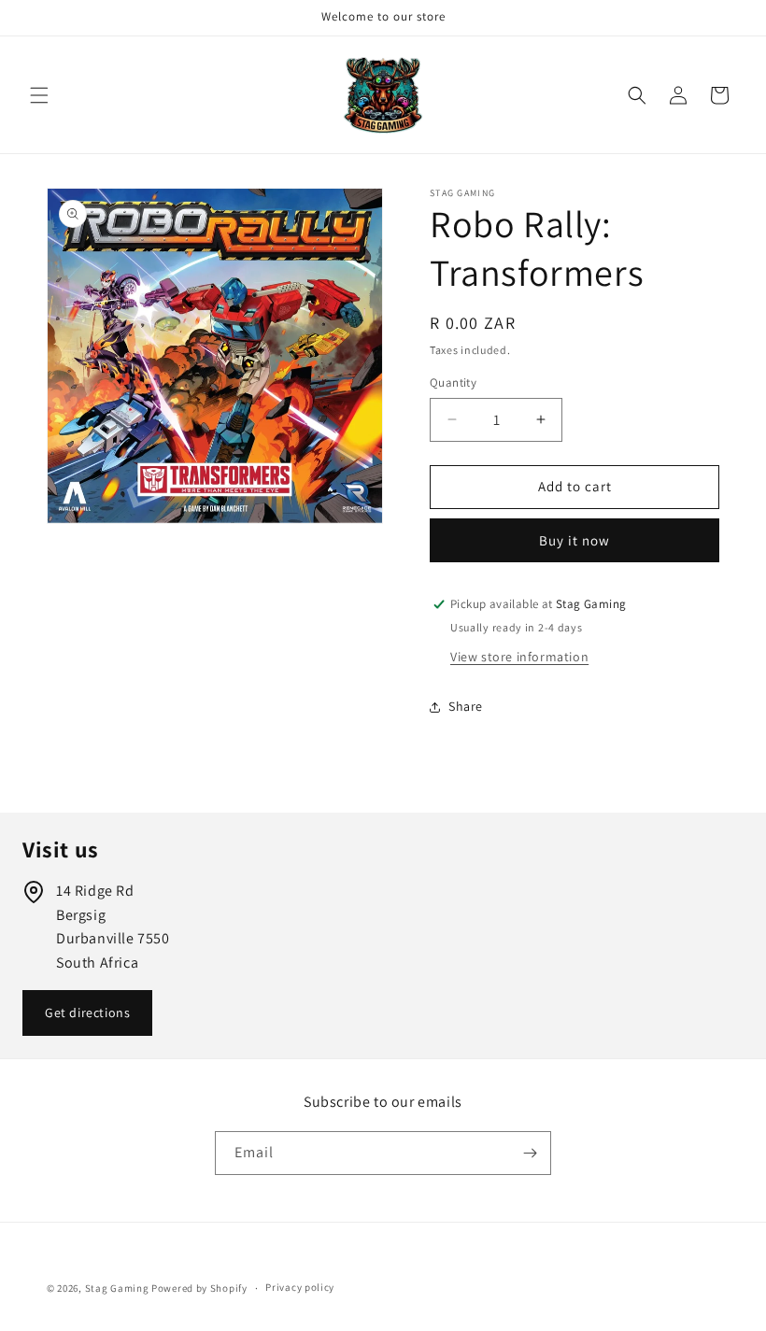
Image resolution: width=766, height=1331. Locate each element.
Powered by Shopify (199, 1288)
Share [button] (465, 706)
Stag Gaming (117, 1288)
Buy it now (574, 540)
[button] (39, 95)
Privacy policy (299, 1287)
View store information (519, 656)
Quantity (453, 382)
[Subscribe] (529, 1153)
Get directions (87, 1012)
